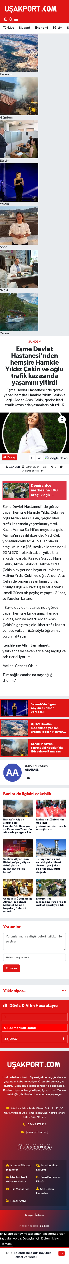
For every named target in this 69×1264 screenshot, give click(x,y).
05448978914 (37, 1124)
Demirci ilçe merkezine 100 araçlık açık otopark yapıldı (51, 902)
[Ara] (11, 19)
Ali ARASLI (14, 467)
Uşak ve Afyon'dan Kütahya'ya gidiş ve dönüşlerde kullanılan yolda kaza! (16, 865)
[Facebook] (21, 1147)
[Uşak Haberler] (31, 9)
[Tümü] (64, 991)
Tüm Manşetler (19, 1189)
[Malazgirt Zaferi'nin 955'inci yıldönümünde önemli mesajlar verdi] (51, 808)
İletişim (39, 1215)
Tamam (6, 1244)
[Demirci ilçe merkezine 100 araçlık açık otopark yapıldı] (51, 887)
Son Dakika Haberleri (45, 1191)
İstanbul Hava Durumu (47, 1167)
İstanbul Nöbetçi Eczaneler (18, 1167)
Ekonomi (41, 27)
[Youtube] (41, 1147)
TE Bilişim (43, 1225)
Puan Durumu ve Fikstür (48, 1179)
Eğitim (57, 27)
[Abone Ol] (56, 458)
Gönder (11, 968)
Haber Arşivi (18, 1200)
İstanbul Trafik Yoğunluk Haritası (17, 1179)
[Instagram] (34, 1147)
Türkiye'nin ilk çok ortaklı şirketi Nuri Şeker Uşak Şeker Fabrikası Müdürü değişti (48, 865)
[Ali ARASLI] (12, 772)
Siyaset (24, 27)
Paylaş (11, 457)
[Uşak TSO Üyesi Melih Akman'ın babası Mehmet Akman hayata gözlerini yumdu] (18, 887)
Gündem (34, 341)
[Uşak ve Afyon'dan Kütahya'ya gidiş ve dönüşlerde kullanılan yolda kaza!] (18, 848)
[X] (28, 1147)
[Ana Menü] (16, 19)
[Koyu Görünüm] (5, 19)
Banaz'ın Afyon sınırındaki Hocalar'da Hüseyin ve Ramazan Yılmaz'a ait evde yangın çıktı (17, 826)
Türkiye (8, 27)
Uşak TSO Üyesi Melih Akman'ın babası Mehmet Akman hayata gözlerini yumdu (17, 905)
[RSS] (48, 1147)
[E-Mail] (28, 778)
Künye (29, 1215)
